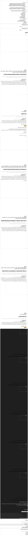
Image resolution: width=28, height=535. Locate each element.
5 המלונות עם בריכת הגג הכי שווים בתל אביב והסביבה (17, 5)
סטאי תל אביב (24, 218)
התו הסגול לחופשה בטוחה (21, 20)
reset (26, 532)
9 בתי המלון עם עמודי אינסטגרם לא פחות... (18, 413)
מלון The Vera (22, 17)
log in (26, 526)
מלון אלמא (23, 12)
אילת (24, 166)
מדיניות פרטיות (24, 514)
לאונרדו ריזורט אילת (18, 167)
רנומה (19, 218)
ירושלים (7, 71)
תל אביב (14, 72)
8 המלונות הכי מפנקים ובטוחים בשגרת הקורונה (15, 74)
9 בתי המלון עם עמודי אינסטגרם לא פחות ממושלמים (17, 3)
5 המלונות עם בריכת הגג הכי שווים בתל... (18, 500)
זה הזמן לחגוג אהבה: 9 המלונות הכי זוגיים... (17, 442)
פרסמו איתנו (24, 22)
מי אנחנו (25, 21)
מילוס (10, 217)
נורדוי (8, 217)
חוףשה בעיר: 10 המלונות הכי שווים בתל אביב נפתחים (17, 4)
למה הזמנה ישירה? (22, 19)
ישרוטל (4, 71)
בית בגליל (11, 267)
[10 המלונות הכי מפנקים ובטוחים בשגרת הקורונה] (13, 150)
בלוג (25, 71)
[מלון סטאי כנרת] (13, 297)
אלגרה (24, 71)
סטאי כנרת (20, 72)
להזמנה (25, 125)
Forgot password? (25, 527)
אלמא (24, 111)
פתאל (18, 72)
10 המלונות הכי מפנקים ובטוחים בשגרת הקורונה (18, 10)
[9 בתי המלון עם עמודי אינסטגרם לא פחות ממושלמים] (13, 198)
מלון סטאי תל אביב (22, 16)
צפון (16, 72)
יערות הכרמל (10, 71)
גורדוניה (18, 71)
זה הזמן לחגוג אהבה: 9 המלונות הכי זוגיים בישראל (17, 7)
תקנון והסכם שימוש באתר (22, 513)
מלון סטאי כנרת (22, 13)
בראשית (21, 71)
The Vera (23, 217)
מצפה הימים (24, 72)
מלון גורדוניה (23, 14)
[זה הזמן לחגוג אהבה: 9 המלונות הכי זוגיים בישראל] (13, 248)
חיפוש (20, 26)
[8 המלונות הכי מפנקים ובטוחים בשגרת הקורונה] (13, 52)
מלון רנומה (23, 15)
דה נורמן (16, 217)
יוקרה (14, 71)
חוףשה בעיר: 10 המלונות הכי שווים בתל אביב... (17, 471)
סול (6, 217)
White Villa (23, 267)
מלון (25, 111)
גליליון (16, 71)
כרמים (2, 71)
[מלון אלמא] (13, 97)
